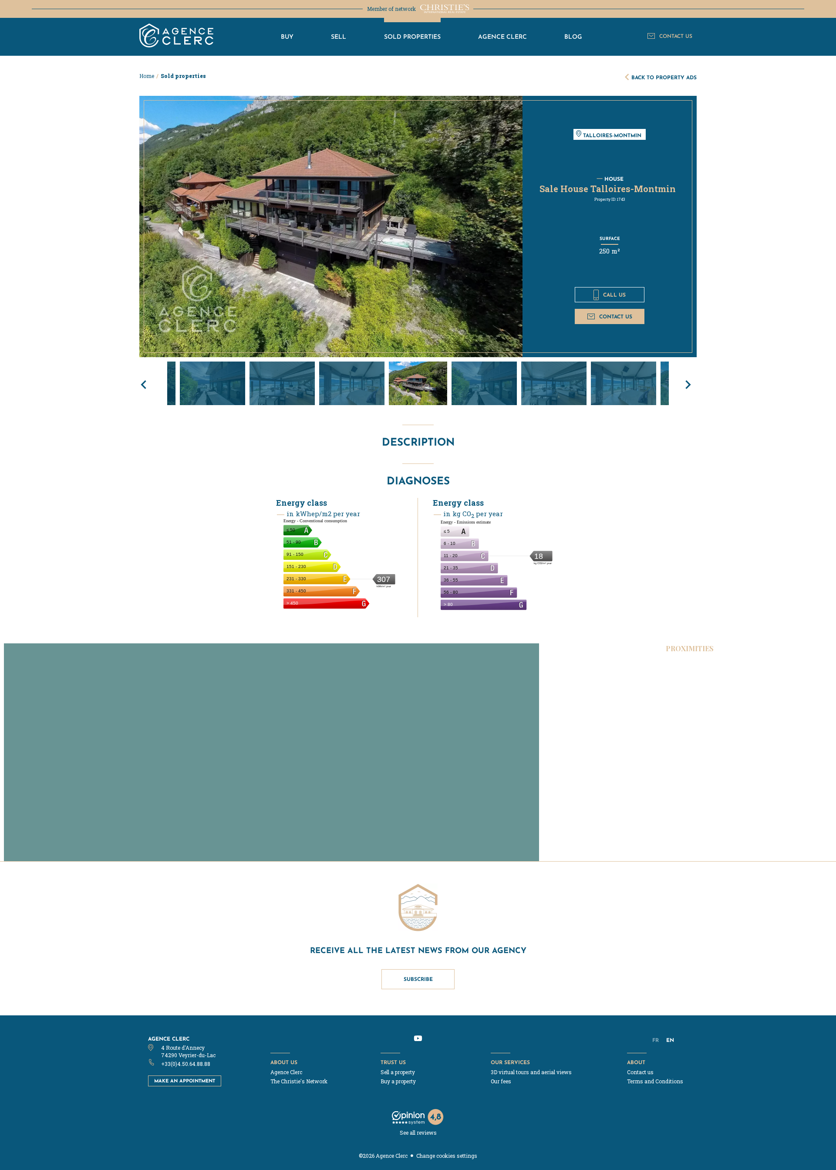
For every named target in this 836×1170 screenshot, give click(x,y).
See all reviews (418, 1132)
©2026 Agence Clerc (383, 1155)
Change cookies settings (446, 1155)
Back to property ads (664, 77)
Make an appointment (184, 1080)
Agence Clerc (168, 1038)
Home (146, 75)
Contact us (615, 316)
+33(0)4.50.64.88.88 (185, 1063)
